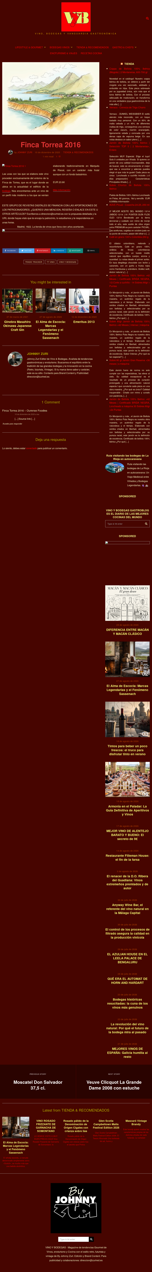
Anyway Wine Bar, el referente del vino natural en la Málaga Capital (127, 909)
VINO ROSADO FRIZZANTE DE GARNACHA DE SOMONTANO (46, 1126)
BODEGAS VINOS (60, 47)
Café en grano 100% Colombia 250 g (128, 237)
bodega (6, 191)
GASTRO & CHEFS (123, 47)
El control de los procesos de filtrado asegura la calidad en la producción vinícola (127, 933)
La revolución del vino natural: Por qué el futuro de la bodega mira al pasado (127, 1028)
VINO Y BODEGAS (67, 262)
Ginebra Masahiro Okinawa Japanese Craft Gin (17, 326)
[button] (146, 523)
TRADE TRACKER (33, 262)
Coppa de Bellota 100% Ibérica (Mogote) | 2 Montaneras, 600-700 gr (129, 70)
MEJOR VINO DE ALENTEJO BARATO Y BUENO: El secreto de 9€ (127, 835)
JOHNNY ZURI (24, 152)
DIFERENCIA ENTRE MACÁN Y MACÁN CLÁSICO (127, 631)
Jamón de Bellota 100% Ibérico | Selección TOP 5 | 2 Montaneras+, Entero (129, 146)
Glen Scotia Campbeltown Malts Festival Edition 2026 (106, 1124)
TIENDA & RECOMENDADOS (92, 47)
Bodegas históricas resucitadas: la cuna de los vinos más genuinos (127, 1003)
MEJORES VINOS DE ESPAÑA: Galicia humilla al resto (127, 1052)
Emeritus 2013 (84, 322)
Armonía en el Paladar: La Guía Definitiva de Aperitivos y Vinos (127, 810)
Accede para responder (12, 423)
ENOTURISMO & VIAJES (63, 53)
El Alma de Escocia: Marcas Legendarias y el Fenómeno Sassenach (51, 330)
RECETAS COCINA (91, 53)
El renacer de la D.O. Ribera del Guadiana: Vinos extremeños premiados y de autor (127, 882)
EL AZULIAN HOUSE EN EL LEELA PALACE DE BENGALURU (127, 958)
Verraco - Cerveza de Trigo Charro (127, 107)
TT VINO (51, 262)
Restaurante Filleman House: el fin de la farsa (127, 857)
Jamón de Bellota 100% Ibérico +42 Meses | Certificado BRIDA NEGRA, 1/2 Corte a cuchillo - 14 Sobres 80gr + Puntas (129, 281)
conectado (31, 448)
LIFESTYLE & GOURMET (29, 47)
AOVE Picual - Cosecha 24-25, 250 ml (129, 204)
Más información (61, 190)
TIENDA (129, 64)
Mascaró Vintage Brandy (136, 1122)
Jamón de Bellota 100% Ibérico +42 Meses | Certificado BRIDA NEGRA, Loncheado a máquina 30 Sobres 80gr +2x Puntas (129, 404)
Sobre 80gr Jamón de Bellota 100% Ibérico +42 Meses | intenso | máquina (129, 323)
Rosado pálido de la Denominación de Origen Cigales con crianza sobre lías (76, 1126)
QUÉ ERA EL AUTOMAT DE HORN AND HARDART (127, 980)
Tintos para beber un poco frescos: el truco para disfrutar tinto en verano (127, 750)
